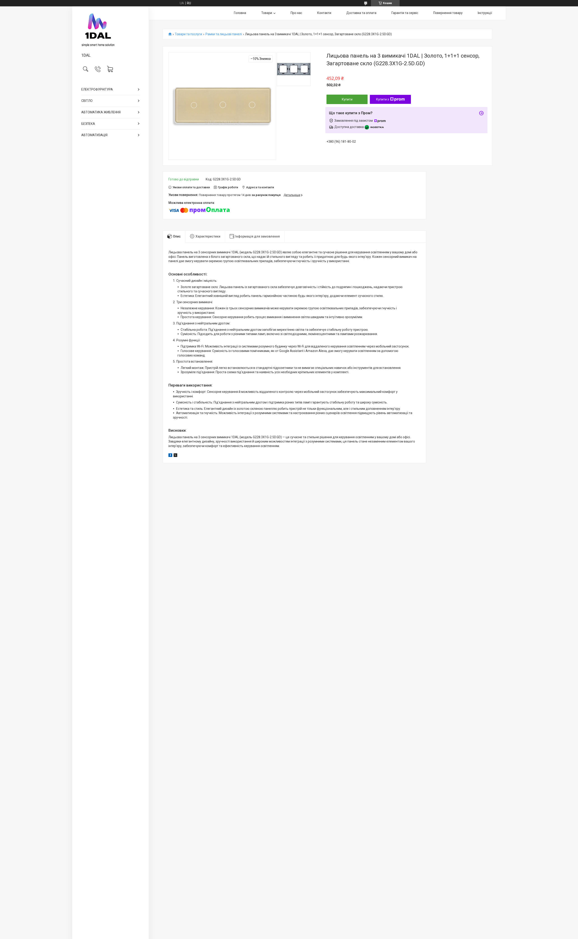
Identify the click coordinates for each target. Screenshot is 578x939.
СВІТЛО (87, 101)
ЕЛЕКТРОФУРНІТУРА (97, 89)
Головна (240, 13)
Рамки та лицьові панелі (223, 34)
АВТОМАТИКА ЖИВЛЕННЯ (101, 112)
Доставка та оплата (361, 13)
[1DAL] (110, 30)
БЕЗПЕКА (88, 124)
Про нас (296, 13)
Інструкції (485, 13)
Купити (347, 99)
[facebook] (170, 456)
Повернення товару (448, 13)
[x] (175, 456)
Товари (266, 13)
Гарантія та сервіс (405, 13)
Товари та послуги (188, 34)
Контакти (324, 13)
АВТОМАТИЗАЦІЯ (94, 135)
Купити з (382, 99)
